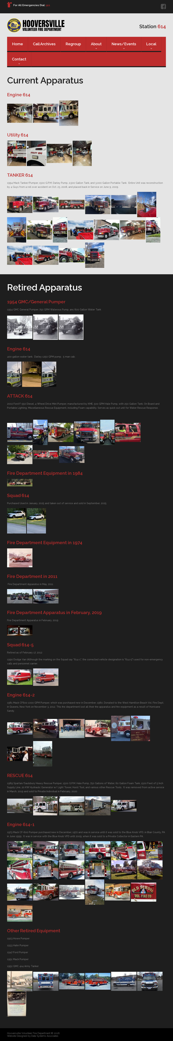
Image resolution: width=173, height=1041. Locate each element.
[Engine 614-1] (19, 850)
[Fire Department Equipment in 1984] (19, 482)
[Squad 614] (16, 520)
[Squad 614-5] (19, 677)
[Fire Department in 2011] (19, 596)
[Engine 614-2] (19, 728)
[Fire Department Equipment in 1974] (19, 557)
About (96, 44)
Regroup (73, 44)
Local (151, 44)
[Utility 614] (16, 153)
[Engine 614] (19, 113)
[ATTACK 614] (19, 432)
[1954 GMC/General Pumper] (19, 327)
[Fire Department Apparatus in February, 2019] (19, 630)
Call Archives (44, 44)
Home (17, 44)
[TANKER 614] (19, 204)
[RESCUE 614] (19, 805)
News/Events (124, 44)
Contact (19, 59)
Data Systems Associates (44, 1036)
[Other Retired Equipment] (19, 981)
